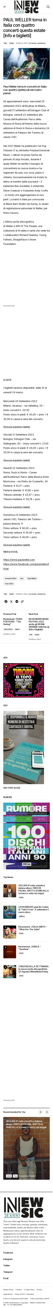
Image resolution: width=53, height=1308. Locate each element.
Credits (19, 1289)
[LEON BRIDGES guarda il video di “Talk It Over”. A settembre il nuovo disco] (9, 912)
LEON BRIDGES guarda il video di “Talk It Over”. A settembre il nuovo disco (33, 910)
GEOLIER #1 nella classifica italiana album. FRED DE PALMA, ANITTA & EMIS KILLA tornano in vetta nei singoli (33, 889)
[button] (4, 7)
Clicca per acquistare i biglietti (16, 427)
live (5, 43)
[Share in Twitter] (11, 601)
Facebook (8, 1252)
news (12, 43)
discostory (8, 629)
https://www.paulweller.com (19, 559)
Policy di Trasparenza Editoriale (15, 1298)
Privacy (39, 1289)
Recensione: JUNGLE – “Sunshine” (29, 948)
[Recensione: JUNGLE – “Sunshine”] (9, 951)
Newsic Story (8, 1289)
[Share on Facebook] (6, 601)
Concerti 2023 (10, 578)
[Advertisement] (26, 277)
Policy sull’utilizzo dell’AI (39, 1298)
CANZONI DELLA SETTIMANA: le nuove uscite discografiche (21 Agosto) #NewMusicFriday (33, 969)
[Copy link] (22, 601)
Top (15, 1176)
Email (5, 1278)
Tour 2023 (9, 584)
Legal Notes (8, 1294)
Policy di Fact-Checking (24, 1294)
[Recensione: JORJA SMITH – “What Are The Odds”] (9, 932)
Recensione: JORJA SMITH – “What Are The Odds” (32, 928)
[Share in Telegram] (17, 601)
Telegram (8, 1272)
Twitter (6, 1265)
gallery (21, 916)
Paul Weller (32, 578)
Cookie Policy (29, 1289)
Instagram (8, 1259)
